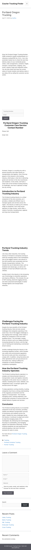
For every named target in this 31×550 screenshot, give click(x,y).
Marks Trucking (6, 520)
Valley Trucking (6, 517)
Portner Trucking (9, 444)
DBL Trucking (6, 522)
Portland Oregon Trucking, (19, 434)
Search (4, 502)
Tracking (6, 440)
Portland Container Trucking (12, 442)
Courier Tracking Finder (12, 4)
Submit (6, 118)
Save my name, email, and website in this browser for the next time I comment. (16, 487)
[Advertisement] (15, 37)
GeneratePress (15, 547)
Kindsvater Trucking (8, 525)
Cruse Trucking (6, 527)
